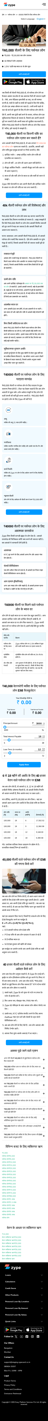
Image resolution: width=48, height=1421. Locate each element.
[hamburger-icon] (44, 4)
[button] (24, 1275)
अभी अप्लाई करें (24, 74)
